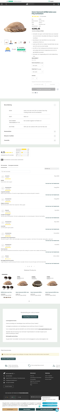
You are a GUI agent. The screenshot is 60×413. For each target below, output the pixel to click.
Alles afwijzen (26, 409)
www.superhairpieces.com (45, 329)
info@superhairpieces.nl (11, 380)
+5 (11, 297)
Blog (31, 384)
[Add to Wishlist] (57, 89)
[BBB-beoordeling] (25, 397)
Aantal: (34, 75)
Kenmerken (7, 131)
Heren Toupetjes (48, 375)
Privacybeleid (33, 379)
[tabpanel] (7, 286)
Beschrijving (8, 105)
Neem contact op (34, 383)
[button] (57, 410)
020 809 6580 (9, 376)
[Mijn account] (54, 4)
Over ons (32, 375)
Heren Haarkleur (37, 63)
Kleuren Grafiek (9, 136)
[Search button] (6, 4)
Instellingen (10, 409)
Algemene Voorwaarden (35, 381)
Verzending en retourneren (30, 316)
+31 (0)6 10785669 (10, 382)
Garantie (6, 140)
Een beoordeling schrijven (8, 358)
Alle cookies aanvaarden (46, 409)
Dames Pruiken (48, 379)
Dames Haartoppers (49, 377)
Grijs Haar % (36, 69)
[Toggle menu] (2, 4)
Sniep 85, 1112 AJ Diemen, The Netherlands (15, 378)
